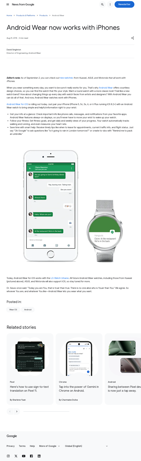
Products (44, 15)
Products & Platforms (25, 15)
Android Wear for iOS (17, 104)
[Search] (102, 4)
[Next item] (16, 411)
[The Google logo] (12, 436)
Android (27, 309)
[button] (124, 4)
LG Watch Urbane (60, 278)
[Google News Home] (23, 4)
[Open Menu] (7, 4)
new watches (66, 78)
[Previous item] (10, 411)
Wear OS (13, 309)
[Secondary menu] (110, 4)
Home (9, 15)
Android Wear (106, 87)
